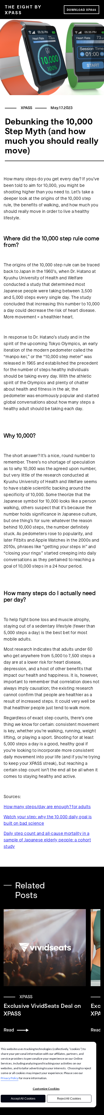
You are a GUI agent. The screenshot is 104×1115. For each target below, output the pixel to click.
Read (10, 1029)
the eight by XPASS (23, 9)
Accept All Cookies (23, 1098)
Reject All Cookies (69, 1098)
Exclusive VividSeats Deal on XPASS (42, 1009)
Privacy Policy (9, 1078)
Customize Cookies (46, 1088)
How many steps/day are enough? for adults (47, 806)
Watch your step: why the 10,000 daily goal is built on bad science (48, 820)
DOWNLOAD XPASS (81, 9)
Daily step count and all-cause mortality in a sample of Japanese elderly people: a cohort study (47, 840)
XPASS (26, 107)
